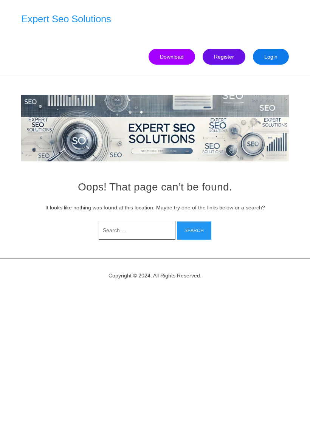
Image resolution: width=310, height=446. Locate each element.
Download (172, 57)
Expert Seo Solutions (66, 19)
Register (224, 57)
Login (270, 57)
